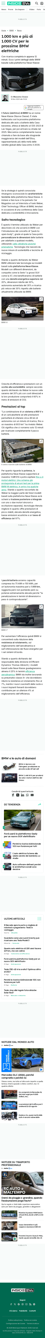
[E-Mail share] (32, 795)
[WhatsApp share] (27, 795)
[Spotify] (34, 1304)
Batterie (14, 985)
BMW (11, 30)
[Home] (18, 3)
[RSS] (30, 1304)
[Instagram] (22, 1304)
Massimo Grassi (20, 97)
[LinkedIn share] (22, 795)
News (3, 9)
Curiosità (15, 943)
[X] (15, 1304)
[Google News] (19, 1304)
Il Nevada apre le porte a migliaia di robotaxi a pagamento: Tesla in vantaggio (20, 927)
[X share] (17, 795)
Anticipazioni (16, 964)
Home (3, 30)
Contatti (32, 1311)
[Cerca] (36, 3)
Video (31, 9)
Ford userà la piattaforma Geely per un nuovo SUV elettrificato (22, 960)
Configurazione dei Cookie (15, 1323)
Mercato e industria (18, 995)
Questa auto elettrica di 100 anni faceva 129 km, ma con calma (22, 949)
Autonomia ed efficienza (20, 954)
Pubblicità (23, 1311)
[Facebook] (11, 1304)
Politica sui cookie (30, 1320)
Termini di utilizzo (33, 1323)
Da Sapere (19, 9)
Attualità (14, 933)
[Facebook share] (13, 795)
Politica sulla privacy (15, 1320)
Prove (10, 9)
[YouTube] (26, 1304)
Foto (39, 9)
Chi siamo (13, 1311)
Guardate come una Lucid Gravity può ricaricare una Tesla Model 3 (21, 939)
